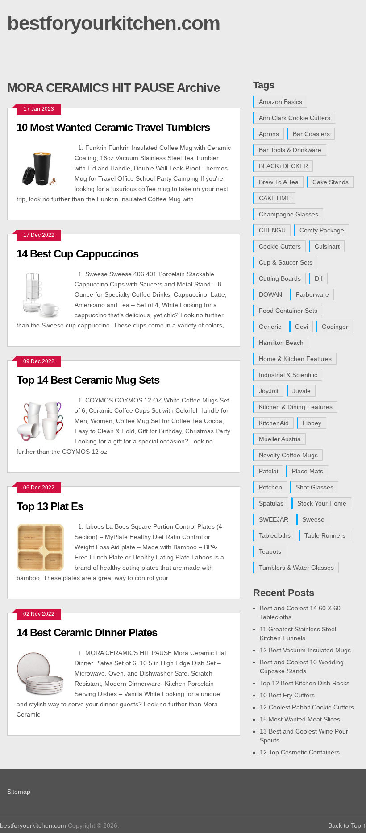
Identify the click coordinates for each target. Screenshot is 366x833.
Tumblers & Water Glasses (296, 567)
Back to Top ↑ (347, 825)
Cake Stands (330, 182)
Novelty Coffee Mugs (288, 455)
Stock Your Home (321, 503)
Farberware (312, 294)
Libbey (312, 423)
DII (319, 278)
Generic (270, 326)
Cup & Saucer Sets (285, 262)
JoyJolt (269, 390)
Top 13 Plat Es (50, 506)
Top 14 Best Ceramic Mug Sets (88, 380)
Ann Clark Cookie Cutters (294, 117)
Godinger (335, 326)
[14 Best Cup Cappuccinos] (45, 294)
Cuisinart (327, 246)
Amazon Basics (280, 101)
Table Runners (324, 535)
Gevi (301, 326)
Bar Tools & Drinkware (290, 149)
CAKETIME (275, 198)
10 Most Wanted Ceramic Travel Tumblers (113, 127)
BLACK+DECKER (283, 166)
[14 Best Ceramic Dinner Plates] (45, 672)
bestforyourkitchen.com (113, 23)
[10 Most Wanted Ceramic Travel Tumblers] (45, 167)
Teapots (270, 551)
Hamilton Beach (281, 342)
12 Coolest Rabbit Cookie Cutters (307, 707)
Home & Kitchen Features (295, 358)
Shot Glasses (314, 487)
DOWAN (270, 294)
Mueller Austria (280, 439)
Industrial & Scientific (288, 374)
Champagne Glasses (288, 214)
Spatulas (271, 503)
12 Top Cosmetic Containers (300, 752)
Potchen (270, 487)
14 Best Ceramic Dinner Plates (87, 632)
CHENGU (272, 230)
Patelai (268, 471)
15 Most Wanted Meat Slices (300, 719)
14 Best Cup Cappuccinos (77, 254)
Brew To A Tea (279, 182)
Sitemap (18, 791)
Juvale (301, 390)
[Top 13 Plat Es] (45, 546)
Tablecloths (275, 535)
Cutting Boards (280, 278)
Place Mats (307, 471)
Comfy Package (321, 230)
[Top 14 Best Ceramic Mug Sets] (45, 420)
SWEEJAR (273, 519)
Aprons (269, 133)
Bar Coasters (311, 133)
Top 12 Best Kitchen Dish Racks (304, 683)
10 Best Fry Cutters (287, 695)
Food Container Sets (288, 310)
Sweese (313, 519)
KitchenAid (274, 423)
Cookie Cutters (280, 246)
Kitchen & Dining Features (296, 406)
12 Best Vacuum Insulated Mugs (305, 650)
